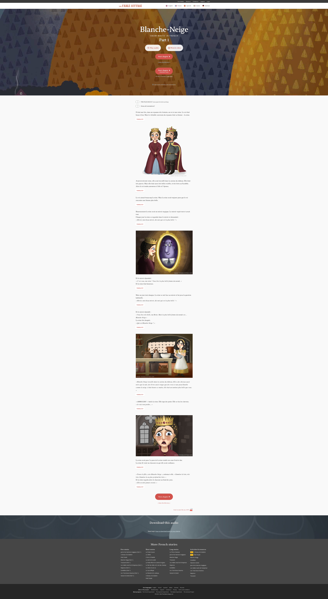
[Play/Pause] (4, 98)
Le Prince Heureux (175, 552)
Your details (181, 1)
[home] (130, 6)
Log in (208, 1)
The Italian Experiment (176, 592)
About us (188, 1)
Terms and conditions (184, 589)
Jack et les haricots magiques (178, 554)
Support (202, 1)
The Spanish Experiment (162, 592)
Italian (170, 587)
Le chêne (148, 554)
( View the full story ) (164, 62)
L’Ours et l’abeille (150, 557)
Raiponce (172, 565)
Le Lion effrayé (150, 570)
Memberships (154, 589)
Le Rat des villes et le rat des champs (156, 565)
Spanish (165, 587)
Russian (182, 587)
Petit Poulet (149, 578)
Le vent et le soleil (151, 560)
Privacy (175, 589)
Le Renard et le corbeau (152, 573)
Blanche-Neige (174, 557)
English (154, 587)
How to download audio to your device (167, 531)
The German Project (189, 592)
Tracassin (172, 560)
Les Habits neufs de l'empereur (178, 562)
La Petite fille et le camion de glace (155, 562)
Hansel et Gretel (174, 573)
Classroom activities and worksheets (165, 84)
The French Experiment (148, 592)
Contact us (195, 1)
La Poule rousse (150, 552)
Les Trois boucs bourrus (176, 570)
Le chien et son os (151, 568)
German (176, 587)
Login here (169, 76)
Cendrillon (172, 568)
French (160, 587)
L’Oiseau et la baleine (151, 576)
